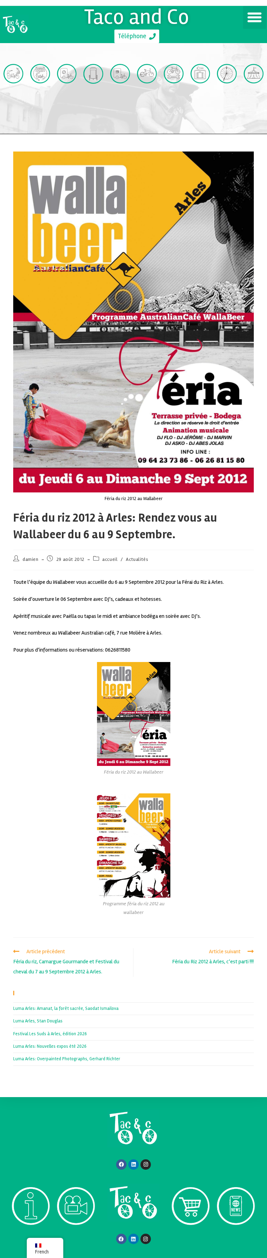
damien (31, 559)
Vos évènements (253, 104)
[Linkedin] (133, 1164)
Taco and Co (136, 16)
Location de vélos (146, 104)
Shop (190, 1237)
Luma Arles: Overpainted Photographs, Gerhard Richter (66, 1059)
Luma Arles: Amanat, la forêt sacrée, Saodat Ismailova (66, 1008)
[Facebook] (121, 1164)
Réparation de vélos (173, 104)
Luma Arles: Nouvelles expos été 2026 (50, 1046)
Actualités (137, 559)
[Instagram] (145, 1164)
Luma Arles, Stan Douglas (38, 1021)
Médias (76, 1237)
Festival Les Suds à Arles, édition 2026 (50, 1034)
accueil (110, 559)
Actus (235, 1237)
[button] (254, 17)
